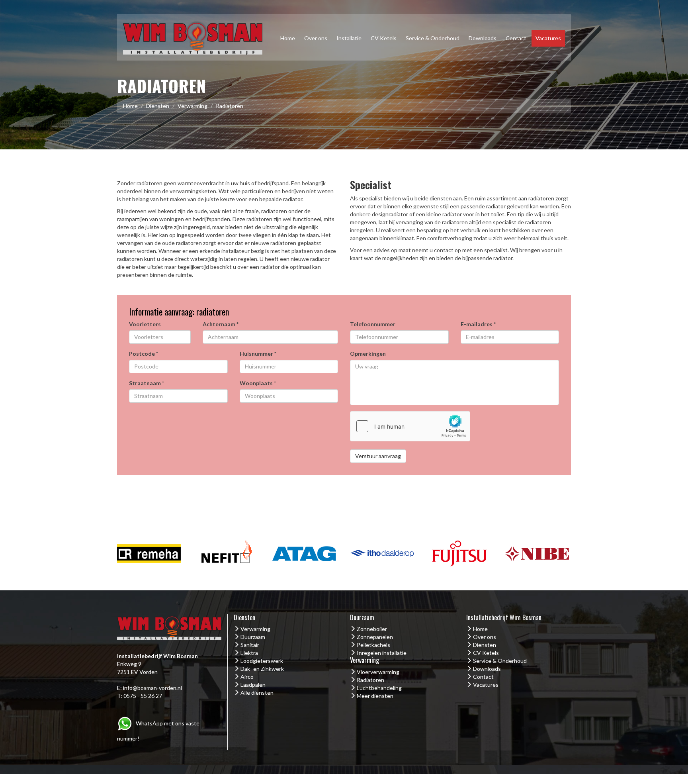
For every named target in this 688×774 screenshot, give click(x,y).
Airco (247, 676)
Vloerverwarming (378, 671)
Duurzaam (252, 636)
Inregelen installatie (382, 652)
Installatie (349, 38)
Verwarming (192, 105)
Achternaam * (220, 324)
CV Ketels (384, 38)
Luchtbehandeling (379, 687)
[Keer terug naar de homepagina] (192, 36)
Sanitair (249, 644)
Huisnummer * (258, 353)
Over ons (315, 38)
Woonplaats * (258, 383)
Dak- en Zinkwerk (262, 668)
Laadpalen (253, 684)
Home (287, 38)
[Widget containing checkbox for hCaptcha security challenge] (410, 426)
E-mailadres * (478, 324)
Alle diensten (257, 692)
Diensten (157, 105)
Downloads (482, 38)
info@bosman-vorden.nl (152, 687)
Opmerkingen (368, 353)
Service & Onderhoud (432, 38)
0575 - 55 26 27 (142, 695)
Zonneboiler (372, 628)
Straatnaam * (146, 383)
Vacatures (548, 38)
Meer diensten (375, 695)
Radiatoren (370, 679)
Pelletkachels (373, 644)
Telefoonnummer (372, 324)
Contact (516, 38)
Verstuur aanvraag (378, 456)
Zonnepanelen (375, 636)
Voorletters (145, 324)
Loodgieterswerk (261, 660)
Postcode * (143, 353)
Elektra (249, 652)
